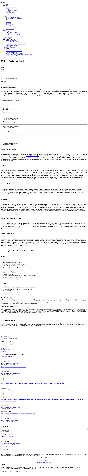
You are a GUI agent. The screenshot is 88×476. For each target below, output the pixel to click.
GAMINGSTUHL (7, 4)
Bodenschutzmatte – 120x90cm (14, 34)
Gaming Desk (8, 23)
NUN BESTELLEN (13, 363)
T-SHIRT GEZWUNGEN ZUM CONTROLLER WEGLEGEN (19, 54)
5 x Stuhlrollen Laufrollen (13, 32)
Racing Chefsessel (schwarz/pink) (12, 17)
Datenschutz (48, 462)
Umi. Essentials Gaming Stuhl (9, 47)
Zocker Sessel (6, 13)
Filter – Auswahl (6, 38)
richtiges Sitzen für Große (11, 27)
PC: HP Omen (9, 25)
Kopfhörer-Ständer (9, 24)
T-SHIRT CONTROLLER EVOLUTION (14, 53)
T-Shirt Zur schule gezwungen (12, 52)
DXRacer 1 (8, 8)
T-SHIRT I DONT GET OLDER (12, 49)
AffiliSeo (26, 471)
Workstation (8, 22)
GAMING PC (9, 46)
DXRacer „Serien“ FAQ (11, 7)
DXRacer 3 (8, 9)
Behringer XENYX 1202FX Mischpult (14, 41)
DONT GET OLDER (6, 357)
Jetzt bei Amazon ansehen (6, 73)
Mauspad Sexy (9, 20)
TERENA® (5, 15)
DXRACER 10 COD (10, 12)
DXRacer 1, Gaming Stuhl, (8, 436)
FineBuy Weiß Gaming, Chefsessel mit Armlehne (13, 367)
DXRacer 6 (8, 11)
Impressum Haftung (41, 462)
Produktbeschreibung (5, 363)
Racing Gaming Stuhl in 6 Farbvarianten (14, 18)
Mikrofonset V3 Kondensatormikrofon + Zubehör (16, 44)
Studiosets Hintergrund (10, 42)
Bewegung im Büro (10, 29)
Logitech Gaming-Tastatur (11, 40)
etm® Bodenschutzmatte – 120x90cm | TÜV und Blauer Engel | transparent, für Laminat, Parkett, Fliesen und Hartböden (33, 383)
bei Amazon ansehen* (13, 420)
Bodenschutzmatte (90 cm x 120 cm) (15, 36)
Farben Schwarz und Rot (32, 156)
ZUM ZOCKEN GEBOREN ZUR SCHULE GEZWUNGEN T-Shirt (19, 414)
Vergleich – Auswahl (7, 37)
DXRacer (17, 57)
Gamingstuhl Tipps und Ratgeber (7, 57)
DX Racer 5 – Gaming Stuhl (11, 10)
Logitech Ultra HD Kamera (11, 45)
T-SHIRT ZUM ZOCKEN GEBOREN (14, 51)
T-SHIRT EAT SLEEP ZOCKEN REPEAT (15, 55)
